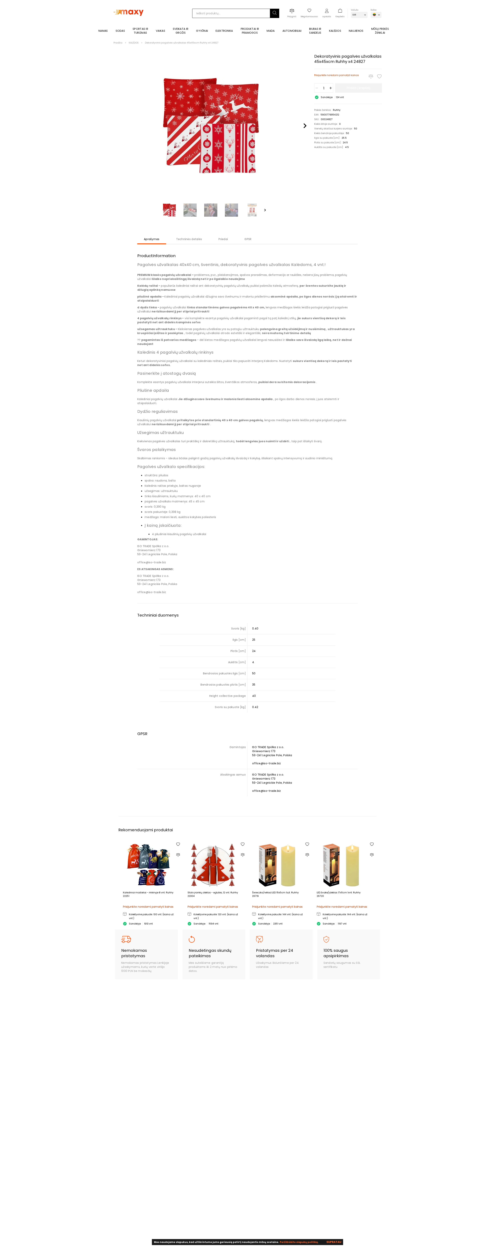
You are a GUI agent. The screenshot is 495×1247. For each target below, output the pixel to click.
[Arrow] (265, 210)
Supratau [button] (333, 1242)
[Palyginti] (371, 76)
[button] (274, 13)
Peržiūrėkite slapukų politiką (299, 1242)
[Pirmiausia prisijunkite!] (379, 76)
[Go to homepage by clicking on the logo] (128, 21)
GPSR (247, 239)
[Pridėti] (330, 88)
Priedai (223, 239)
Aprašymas (152, 239)
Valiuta (354, 10)
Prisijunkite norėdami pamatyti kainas (336, 75)
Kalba (373, 10)
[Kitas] (305, 125)
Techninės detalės (189, 239)
